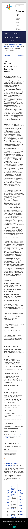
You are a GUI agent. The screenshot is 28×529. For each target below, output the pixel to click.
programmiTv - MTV (8, 465)
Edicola (12, 508)
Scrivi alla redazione (16, 41)
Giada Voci (15, 436)
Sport (10, 436)
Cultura (6, 41)
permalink (6, 437)
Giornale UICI (12, 44)
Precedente (7, 55)
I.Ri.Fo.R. (21, 514)
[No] (26, 523)
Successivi (21, 55)
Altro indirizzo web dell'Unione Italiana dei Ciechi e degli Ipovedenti (13, 491)
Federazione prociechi (21, 508)
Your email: (6, 449)
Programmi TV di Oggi (12, 463)
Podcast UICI (9, 459)
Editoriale (15, 33)
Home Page (7, 33)
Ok (14, 526)
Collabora (17, 37)
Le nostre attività (9, 37)
